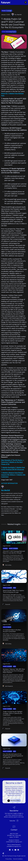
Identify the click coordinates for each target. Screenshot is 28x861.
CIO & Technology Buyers (9, 31)
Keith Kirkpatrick (9, 686)
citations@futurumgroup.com (14, 842)
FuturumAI (7, 604)
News (14, 587)
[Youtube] (15, 850)
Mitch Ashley (8, 565)
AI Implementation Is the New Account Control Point (12, 630)
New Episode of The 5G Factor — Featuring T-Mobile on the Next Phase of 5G (12, 462)
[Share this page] (3, 853)
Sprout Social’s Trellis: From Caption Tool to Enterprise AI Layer (13, 591)
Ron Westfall (18, 14)
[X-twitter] (12, 850)
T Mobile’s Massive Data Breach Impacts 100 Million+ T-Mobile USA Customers (13, 475)
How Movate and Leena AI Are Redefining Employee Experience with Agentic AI (13, 755)
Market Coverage (6, 10)
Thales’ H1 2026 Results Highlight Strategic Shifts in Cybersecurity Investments (12, 713)
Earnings (5, 548)
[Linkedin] (10, 850)
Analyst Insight (7, 627)
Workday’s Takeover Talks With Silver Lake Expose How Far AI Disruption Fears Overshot (14, 670)
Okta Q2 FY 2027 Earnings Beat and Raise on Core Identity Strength (14, 552)
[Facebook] (18, 850)
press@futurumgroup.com (14, 846)
